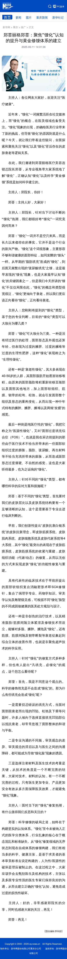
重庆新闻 (42, 17)
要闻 (18, 17)
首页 (7, 17)
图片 (29, 17)
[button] (7, 88)
